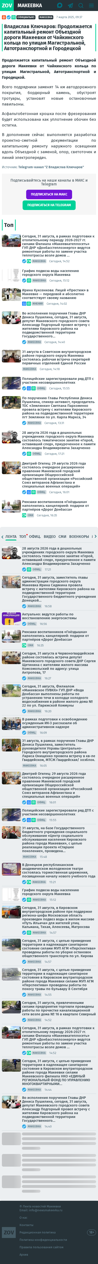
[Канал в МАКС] (60, 5)
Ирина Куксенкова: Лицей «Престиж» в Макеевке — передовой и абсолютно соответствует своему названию (55, 294)
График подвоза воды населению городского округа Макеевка (50, 273)
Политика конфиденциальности (43, 1240)
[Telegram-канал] (70, 5)
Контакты (27, 1225)
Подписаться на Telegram (49, 205)
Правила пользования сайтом (42, 1247)
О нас (23, 1217)
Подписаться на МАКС (49, 194)
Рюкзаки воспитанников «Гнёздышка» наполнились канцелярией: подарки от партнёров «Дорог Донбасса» (55, 506)
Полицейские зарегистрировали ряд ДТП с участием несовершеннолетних (58, 381)
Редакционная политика (38, 1232)
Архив (24, 1254)
